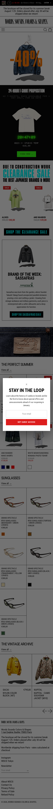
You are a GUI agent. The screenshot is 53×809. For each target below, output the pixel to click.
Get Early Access (26, 422)
